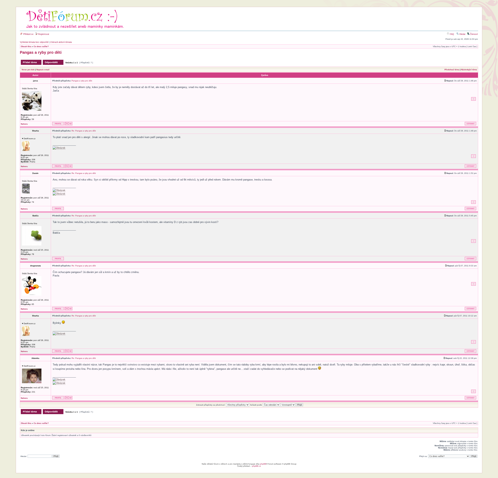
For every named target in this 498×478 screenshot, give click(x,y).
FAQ (451, 34)
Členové (473, 34)
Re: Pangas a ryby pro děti (84, 131)
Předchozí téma (452, 70)
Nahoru (24, 124)
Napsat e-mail (42, 70)
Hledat (462, 34)
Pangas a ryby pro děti (41, 52)
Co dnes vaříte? (41, 46)
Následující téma (469, 70)
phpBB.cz (256, 466)
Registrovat (43, 34)
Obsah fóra (26, 46)
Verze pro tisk (28, 70)
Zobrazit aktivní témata (61, 42)
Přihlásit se (28, 34)
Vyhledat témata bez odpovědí (34, 42)
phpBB (263, 464)
